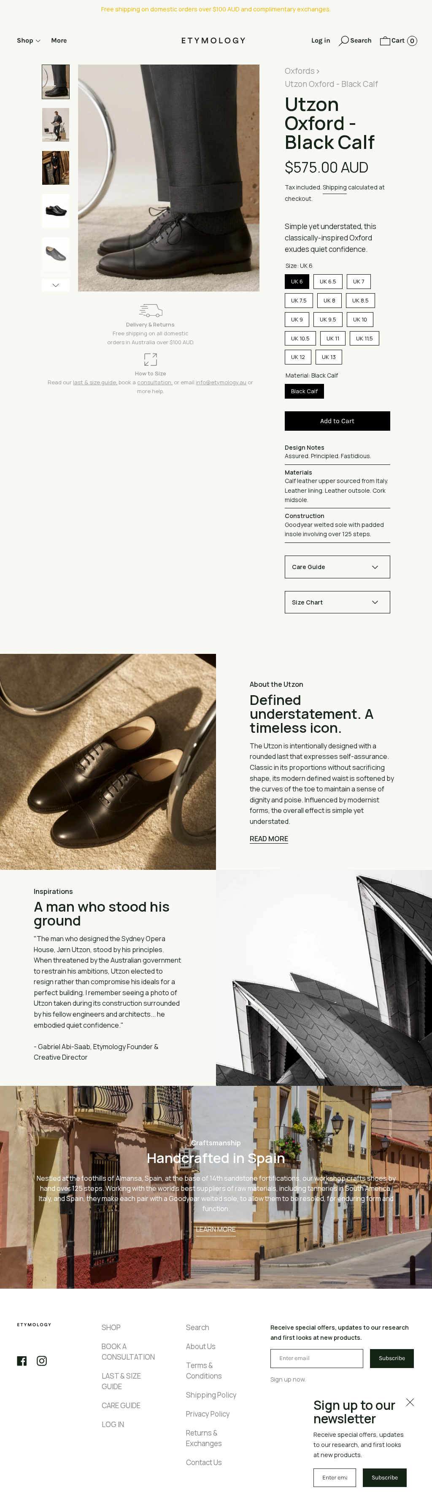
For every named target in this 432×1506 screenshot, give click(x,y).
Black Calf (304, 389)
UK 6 (297, 279)
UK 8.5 (360, 298)
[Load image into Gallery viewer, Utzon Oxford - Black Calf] (56, 168)
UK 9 (297, 317)
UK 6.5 (328, 279)
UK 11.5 (364, 336)
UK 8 (329, 298)
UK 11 (333, 336)
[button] (355, 41)
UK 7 (359, 279)
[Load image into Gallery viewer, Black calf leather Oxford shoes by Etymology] (56, 82)
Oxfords (300, 70)
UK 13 (328, 355)
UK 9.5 (328, 317)
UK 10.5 (300, 336)
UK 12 (297, 355)
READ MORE (269, 838)
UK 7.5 (299, 298)
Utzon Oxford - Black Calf (331, 83)
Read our (60, 382)
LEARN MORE (216, 1229)
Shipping (335, 187)
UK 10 (359, 317)
